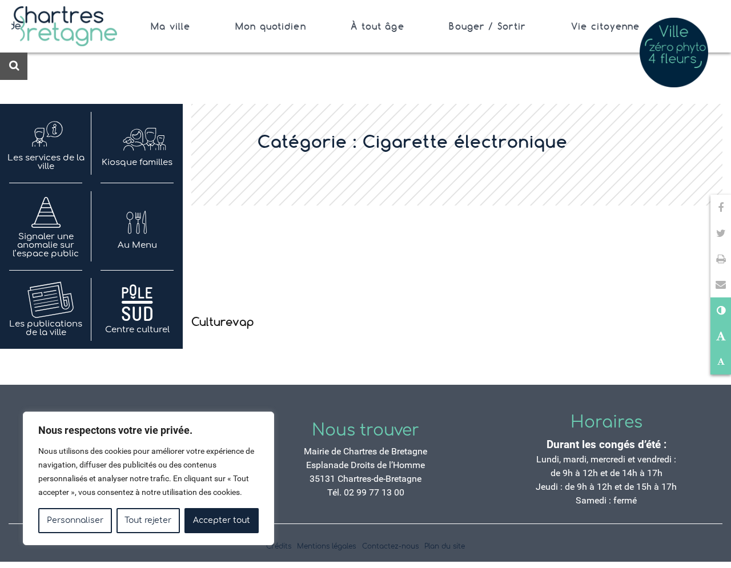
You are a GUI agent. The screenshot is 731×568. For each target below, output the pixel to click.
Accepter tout (221, 520)
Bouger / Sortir (487, 26)
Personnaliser (75, 520)
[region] (148, 478)
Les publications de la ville (45, 328)
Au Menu (137, 245)
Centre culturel (137, 330)
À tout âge (377, 26)
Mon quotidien (270, 26)
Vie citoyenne (605, 26)
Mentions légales (326, 546)
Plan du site (444, 546)
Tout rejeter (147, 520)
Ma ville (170, 26)
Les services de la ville (46, 162)
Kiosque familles (137, 162)
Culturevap (222, 322)
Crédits (278, 546)
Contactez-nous (390, 546)
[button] (720, 284)
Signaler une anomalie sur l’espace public (46, 245)
